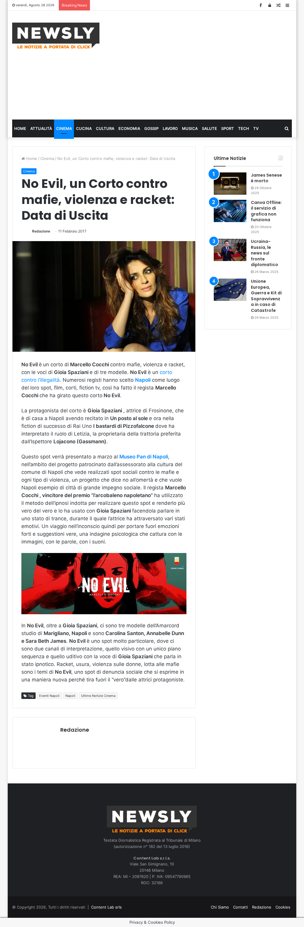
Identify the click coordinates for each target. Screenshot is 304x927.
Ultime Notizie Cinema (98, 696)
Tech (243, 128)
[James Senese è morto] (230, 183)
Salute (209, 128)
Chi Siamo (220, 907)
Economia (129, 128)
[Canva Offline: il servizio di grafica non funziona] (230, 211)
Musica (190, 128)
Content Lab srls (106, 907)
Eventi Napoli (49, 696)
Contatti (240, 907)
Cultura (105, 128)
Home (20, 128)
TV (256, 128)
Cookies (283, 907)
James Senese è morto (266, 178)
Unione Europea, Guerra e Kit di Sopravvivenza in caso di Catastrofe (266, 295)
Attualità (41, 128)
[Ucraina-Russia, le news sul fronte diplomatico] (230, 250)
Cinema (64, 128)
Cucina (84, 128)
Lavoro (170, 128)
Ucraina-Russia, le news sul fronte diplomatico (264, 253)
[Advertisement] (206, 64)
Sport (227, 128)
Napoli (70, 696)
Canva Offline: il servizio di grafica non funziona (266, 211)
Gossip (151, 128)
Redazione (41, 231)
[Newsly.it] (55, 35)
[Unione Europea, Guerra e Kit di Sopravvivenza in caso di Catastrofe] (230, 290)
